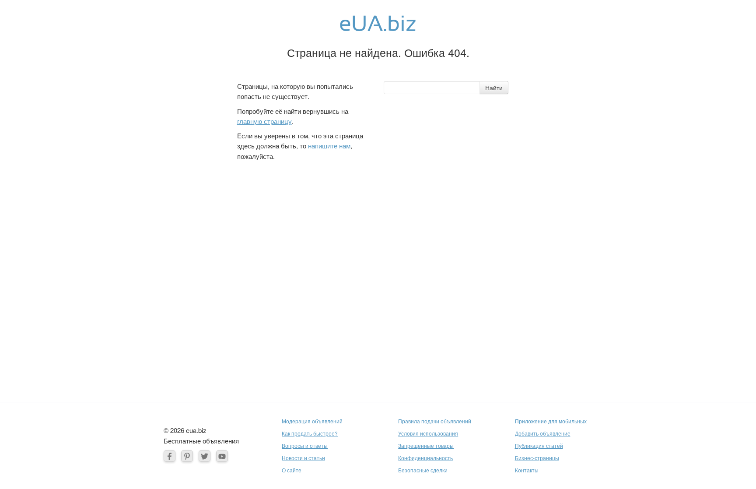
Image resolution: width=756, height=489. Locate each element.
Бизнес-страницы (537, 457)
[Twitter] (204, 456)
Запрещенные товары (426, 445)
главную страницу (264, 121)
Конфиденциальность (425, 457)
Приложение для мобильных (551, 421)
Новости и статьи (303, 457)
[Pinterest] (187, 456)
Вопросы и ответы (305, 445)
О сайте (291, 470)
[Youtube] (222, 456)
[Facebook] (169, 456)
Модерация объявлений (312, 421)
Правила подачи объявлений (434, 421)
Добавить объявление (542, 433)
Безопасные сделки (423, 470)
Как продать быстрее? (310, 433)
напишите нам (329, 145)
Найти (494, 87)
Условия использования (428, 433)
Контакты (527, 470)
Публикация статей (539, 445)
